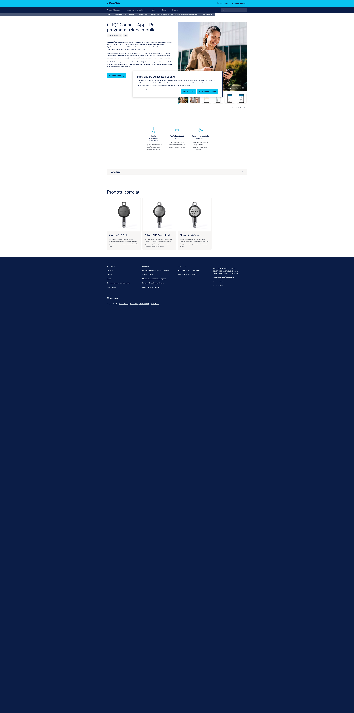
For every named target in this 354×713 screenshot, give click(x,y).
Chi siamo (175, 10)
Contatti (164, 10)
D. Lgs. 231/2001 (218, 281)
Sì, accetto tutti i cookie (208, 91)
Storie (153, 10)
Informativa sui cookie (166, 85)
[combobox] (234, 10)
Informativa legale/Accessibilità (223, 277)
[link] (110, 15)
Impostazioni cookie (144, 90)
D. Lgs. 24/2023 (218, 285)
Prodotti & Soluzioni (113, 10)
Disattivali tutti (188, 91)
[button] (122, 10)
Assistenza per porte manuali (187, 274)
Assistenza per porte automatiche (189, 270)
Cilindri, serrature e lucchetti (151, 287)
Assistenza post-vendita (135, 10)
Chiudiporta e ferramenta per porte (154, 279)
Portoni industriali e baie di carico (153, 283)
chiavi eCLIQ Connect (116, 44)
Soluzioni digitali (147, 274)
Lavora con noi (111, 287)
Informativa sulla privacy (182, 85)
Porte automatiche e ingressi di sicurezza (155, 270)
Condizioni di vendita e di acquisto (118, 283)
